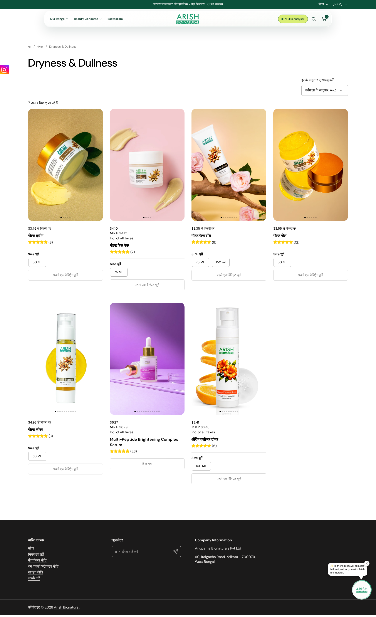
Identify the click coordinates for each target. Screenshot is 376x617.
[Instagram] (4, 69)
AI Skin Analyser (294, 19)
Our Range (57, 19)
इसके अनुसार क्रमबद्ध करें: (317, 80)
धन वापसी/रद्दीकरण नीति (43, 566)
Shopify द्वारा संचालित (333, 607)
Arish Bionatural (66, 607)
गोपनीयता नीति (37, 560)
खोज (31, 548)
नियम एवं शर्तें (36, 554)
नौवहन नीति (35, 572)
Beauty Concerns (86, 19)
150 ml (220, 262)
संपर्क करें (34, 578)
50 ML (37, 262)
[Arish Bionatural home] (188, 18)
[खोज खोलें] (313, 19)
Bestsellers (115, 19)
